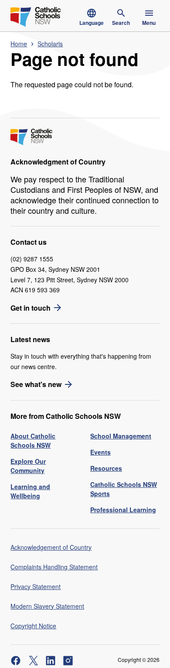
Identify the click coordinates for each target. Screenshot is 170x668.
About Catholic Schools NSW (32, 440)
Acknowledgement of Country (51, 547)
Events (100, 452)
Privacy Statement (35, 586)
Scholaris (50, 43)
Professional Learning (123, 509)
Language (91, 23)
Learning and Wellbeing (30, 491)
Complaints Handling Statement (54, 566)
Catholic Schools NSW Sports (123, 489)
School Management (120, 436)
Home (18, 43)
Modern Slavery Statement (47, 606)
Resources (106, 468)
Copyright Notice (33, 625)
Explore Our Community (28, 466)
